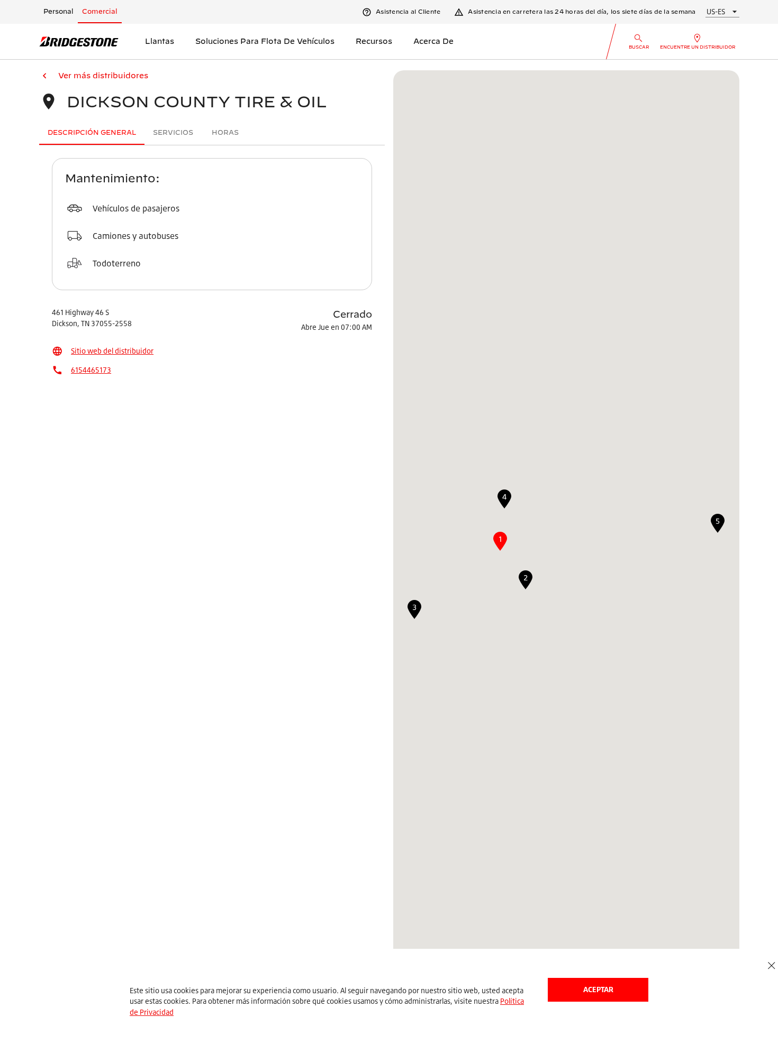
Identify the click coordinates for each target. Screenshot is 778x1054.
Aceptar (598, 989)
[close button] (771, 966)
